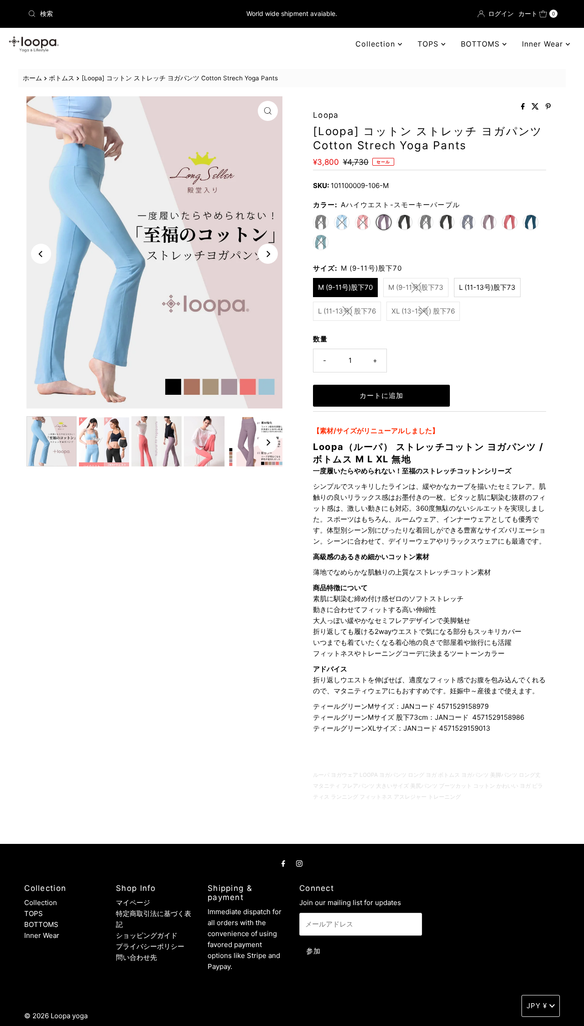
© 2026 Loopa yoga (56, 1015)
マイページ (133, 902)
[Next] (268, 254)
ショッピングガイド (146, 935)
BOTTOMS (481, 43)
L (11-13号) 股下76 (347, 311)
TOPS (429, 43)
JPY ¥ (537, 1005)
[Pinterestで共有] (548, 106)
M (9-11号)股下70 (345, 287)
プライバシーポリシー (150, 946)
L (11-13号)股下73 (487, 287)
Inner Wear (544, 43)
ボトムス (61, 78)
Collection (376, 43)
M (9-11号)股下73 (415, 287)
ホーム (32, 78)
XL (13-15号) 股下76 (423, 311)
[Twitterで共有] (536, 106)
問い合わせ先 (136, 957)
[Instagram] (299, 863)
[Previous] (41, 254)
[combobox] (111, 14)
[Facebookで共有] (524, 106)
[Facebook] (283, 863)
